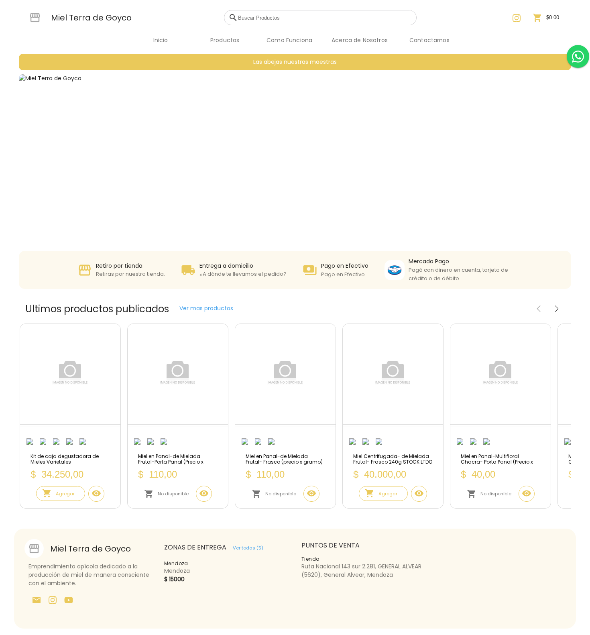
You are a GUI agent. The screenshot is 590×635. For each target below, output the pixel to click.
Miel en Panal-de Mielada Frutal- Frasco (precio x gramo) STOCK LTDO (284, 459)
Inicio (160, 40)
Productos (224, 40)
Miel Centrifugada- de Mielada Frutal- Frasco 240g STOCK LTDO (392, 459)
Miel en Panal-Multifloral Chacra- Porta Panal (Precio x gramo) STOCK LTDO (497, 459)
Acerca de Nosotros (360, 40)
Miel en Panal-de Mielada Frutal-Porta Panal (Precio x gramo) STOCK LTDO (170, 459)
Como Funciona (289, 40)
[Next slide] (557, 309)
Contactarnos (429, 40)
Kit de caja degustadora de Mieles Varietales (65, 459)
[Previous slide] (539, 309)
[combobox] (325, 17)
